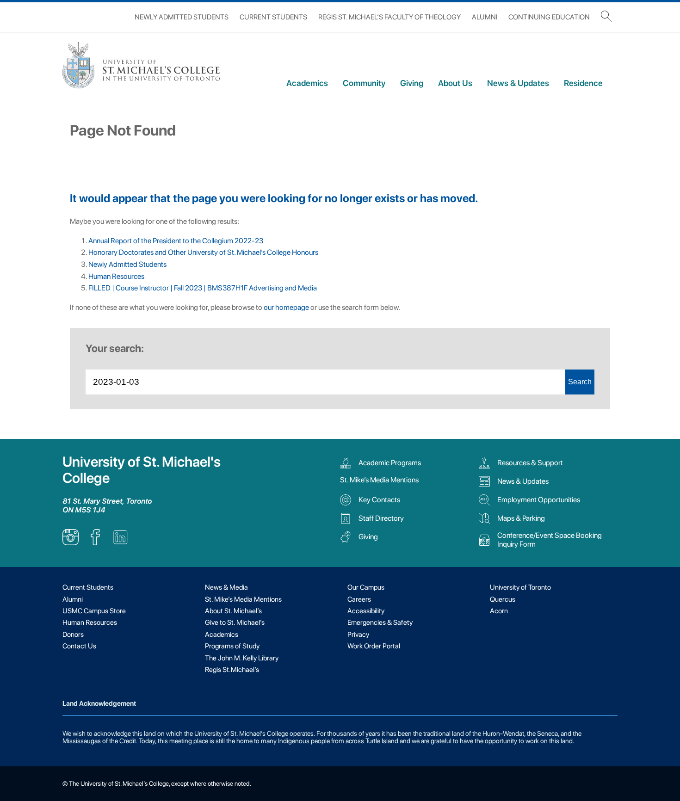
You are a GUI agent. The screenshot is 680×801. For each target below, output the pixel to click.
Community (364, 83)
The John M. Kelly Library (241, 658)
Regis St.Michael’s (232, 669)
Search (580, 382)
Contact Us (79, 646)
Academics (307, 83)
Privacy (358, 634)
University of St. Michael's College (141, 470)
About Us (455, 83)
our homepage (286, 307)
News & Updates (518, 83)
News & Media (226, 587)
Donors (73, 634)
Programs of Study (232, 646)
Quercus (502, 599)
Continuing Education (549, 17)
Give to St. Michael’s (235, 622)
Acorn (499, 611)
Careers (359, 599)
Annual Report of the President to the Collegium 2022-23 (175, 240)
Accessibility (365, 611)
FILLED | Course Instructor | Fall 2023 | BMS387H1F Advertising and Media (202, 287)
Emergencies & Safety (380, 622)
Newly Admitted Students (182, 17)
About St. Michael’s (233, 611)
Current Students (273, 17)
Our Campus (365, 587)
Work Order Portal (373, 646)
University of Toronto (520, 587)
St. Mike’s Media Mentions (379, 479)
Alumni (484, 17)
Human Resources (116, 276)
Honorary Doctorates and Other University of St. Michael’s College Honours (203, 252)
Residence (583, 83)
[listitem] (70, 542)
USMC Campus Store (94, 611)
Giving (411, 83)
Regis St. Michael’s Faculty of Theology (389, 17)
